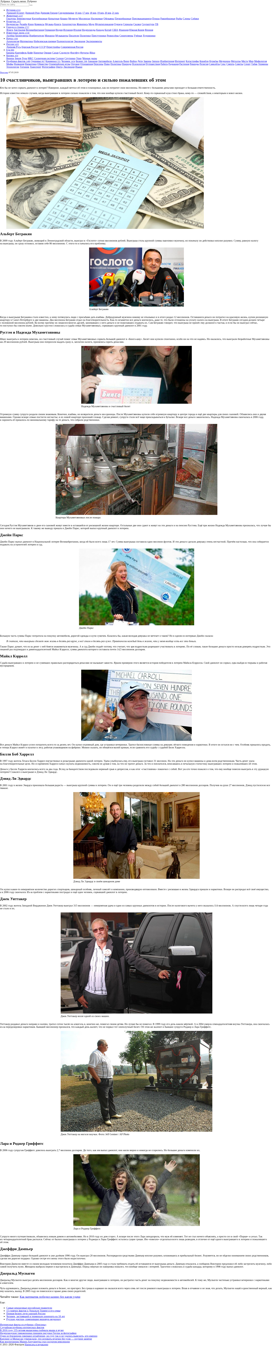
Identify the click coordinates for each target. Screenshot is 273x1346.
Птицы (156, 18)
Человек (68, 61)
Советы (239, 64)
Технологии (12, 67)
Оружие (75, 64)
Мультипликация (104, 24)
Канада (100, 30)
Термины (263, 64)
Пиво (107, 64)
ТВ (156, 24)
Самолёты (214, 64)
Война (133, 61)
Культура (13, 21)
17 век (85, 13)
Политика (115, 64)
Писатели (74, 35)
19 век (100, 13)
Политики (85, 35)
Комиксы (39, 24)
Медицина (224, 61)
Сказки (137, 24)
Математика (26, 41)
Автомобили (105, 61)
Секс (223, 64)
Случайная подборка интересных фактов (22, 1327)
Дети (140, 61)
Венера (10, 58)
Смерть (230, 64)
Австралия (19, 30)
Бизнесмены (22, 35)
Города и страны (17, 27)
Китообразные (40, 18)
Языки (78, 67)
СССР (42, 47)
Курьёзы (213, 61)
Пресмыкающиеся (142, 18)
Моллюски (84, 18)
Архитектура (69, 24)
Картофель (21, 52)
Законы (147, 61)
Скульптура (148, 24)
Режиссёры (113, 35)
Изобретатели (36, 35)
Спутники (70, 58)
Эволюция (79, 41)
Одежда (118, 24)
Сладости (64, 52)
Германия (50, 30)
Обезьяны (108, 18)
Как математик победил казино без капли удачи (50, 1296)
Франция (124, 30)
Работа (164, 64)
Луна (24, 58)
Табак (254, 64)
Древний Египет (15, 13)
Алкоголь (117, 61)
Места (244, 61)
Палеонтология (65, 41)
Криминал (53, 61)
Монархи (50, 35)
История (13, 10)
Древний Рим (32, 13)
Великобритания (35, 30)
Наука (12, 38)
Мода (91, 24)
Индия (59, 30)
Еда (10, 49)
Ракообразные (167, 18)
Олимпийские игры (59, 64)
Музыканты (61, 35)
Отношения (86, 64)
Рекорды (194, 64)
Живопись (82, 24)
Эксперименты (94, 41)
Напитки (38, 52)
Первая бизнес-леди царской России (26, 1313)
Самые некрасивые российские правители (29, 1308)
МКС (30, 58)
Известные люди (17, 32)
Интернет (180, 61)
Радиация (173, 64)
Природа (126, 64)
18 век (93, 13)
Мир (251, 61)
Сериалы (128, 24)
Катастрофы (192, 61)
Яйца (92, 52)
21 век (115, 13)
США (115, 30)
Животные (14, 15)
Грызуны (11, 18)
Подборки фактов (18, 61)
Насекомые (97, 18)
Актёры (10, 35)
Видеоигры (12, 24)
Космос (12, 55)
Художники (149, 35)
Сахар (55, 52)
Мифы (9, 64)
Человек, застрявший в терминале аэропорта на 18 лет (35, 1316)
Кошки (64, 18)
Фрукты (84, 52)
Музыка (49, 24)
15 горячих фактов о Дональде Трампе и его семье (33, 1310)
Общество (42, 64)
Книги (57, 24)
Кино (31, 24)
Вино (126, 61)
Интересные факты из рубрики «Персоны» (23, 1324)
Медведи (73, 18)
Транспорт (35, 67)
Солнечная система (44, 58)
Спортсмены (126, 35)
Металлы (236, 61)
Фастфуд (74, 52)
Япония (149, 30)
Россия (12, 44)
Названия (19, 64)
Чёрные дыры (89, 58)
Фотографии (48, 67)
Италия (77, 30)
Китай (108, 30)
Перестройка (53, 47)
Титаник (24, 67)
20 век (108, 13)
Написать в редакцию (36, 1344)
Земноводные (24, 18)
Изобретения (167, 61)
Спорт (247, 64)
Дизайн (23, 24)
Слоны (186, 18)
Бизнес (81, 61)
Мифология (260, 61)
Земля (18, 58)
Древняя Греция (49, 13)
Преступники (98, 35)
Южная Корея (136, 30)
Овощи (48, 52)
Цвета (59, 67)
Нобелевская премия (45, 41)
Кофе (30, 52)
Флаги (9, 30)
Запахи (156, 61)
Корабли (204, 61)
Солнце (60, 58)
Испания (68, 30)
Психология (138, 64)
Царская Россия (29, 47)
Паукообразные (123, 18)
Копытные (54, 18)
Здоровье (38, 61)
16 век (78, 13)
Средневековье (66, 13)
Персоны (98, 64)
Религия (204, 64)
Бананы (10, 52)
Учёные (138, 35)
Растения (184, 64)
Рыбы (179, 18)
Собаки (195, 18)
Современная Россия (72, 47)
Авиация (92, 61)
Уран (79, 58)
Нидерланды (89, 30)
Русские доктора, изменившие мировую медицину (33, 1319)
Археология (12, 41)
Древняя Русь (13, 47)
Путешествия (153, 64)
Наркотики (31, 64)
